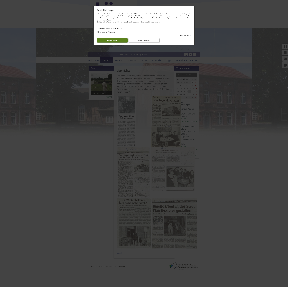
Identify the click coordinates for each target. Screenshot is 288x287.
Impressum (101, 28)
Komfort (112, 32)
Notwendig (103, 32)
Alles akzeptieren (112, 40)
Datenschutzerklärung (114, 28)
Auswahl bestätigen (144, 40)
